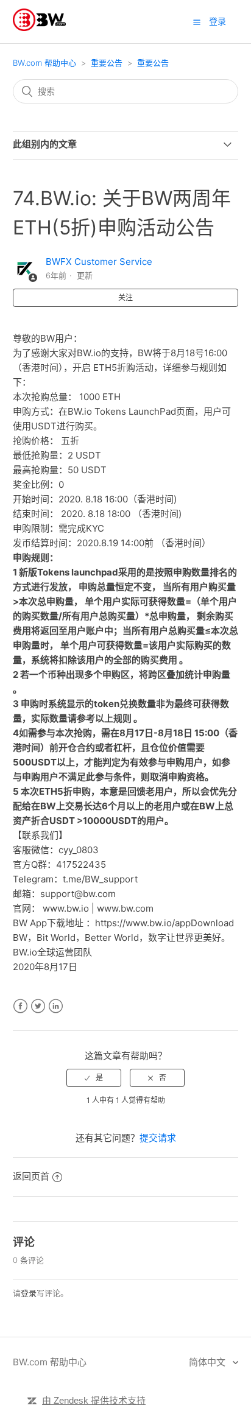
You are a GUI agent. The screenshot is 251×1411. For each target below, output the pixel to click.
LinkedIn (55, 1006)
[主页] (39, 27)
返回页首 (31, 1176)
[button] (196, 21)
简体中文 (208, 1362)
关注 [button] (125, 297)
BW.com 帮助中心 (44, 63)
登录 (29, 1293)
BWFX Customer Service (99, 261)
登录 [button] (217, 21)
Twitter (38, 1006)
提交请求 (158, 1138)
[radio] (93, 1078)
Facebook (20, 1006)
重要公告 (106, 63)
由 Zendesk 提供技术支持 (94, 1400)
